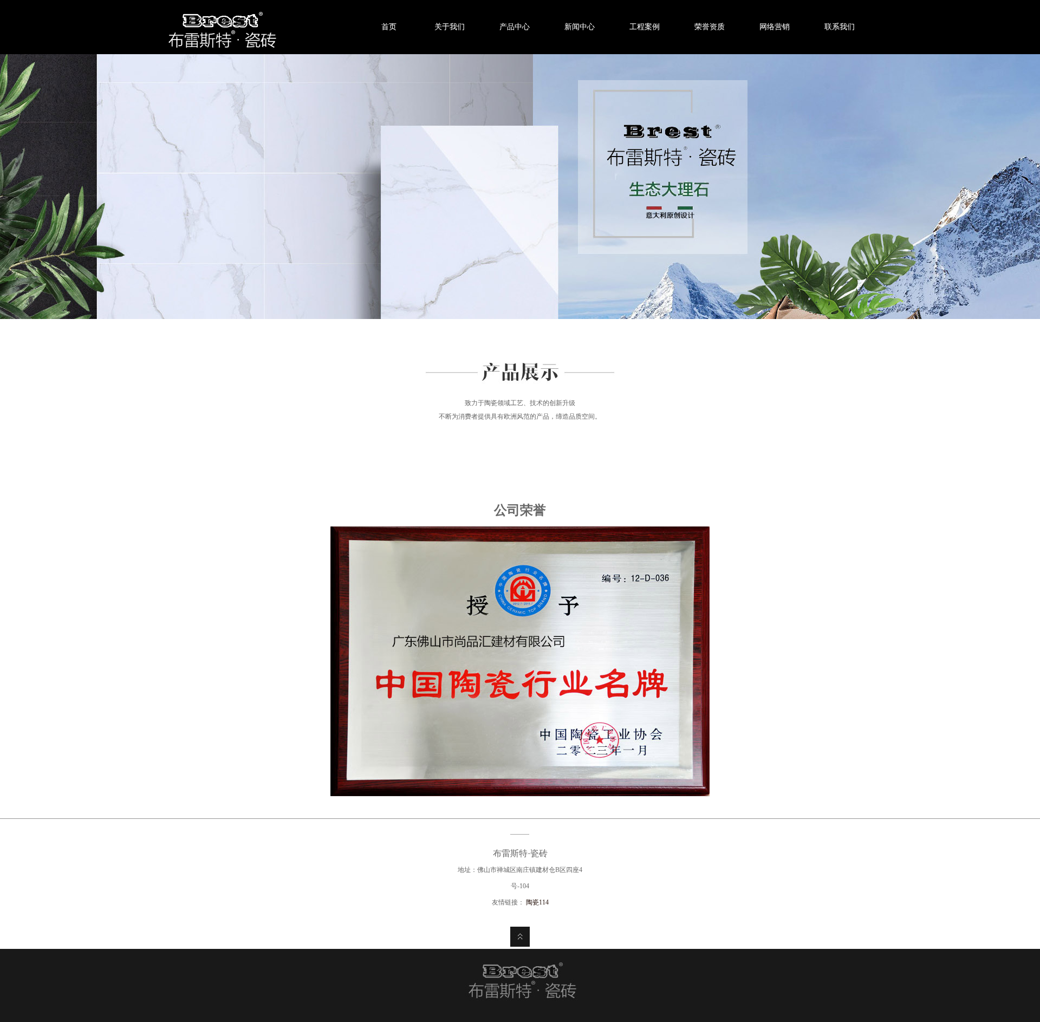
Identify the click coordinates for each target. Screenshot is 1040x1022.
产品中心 (514, 27)
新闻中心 (579, 27)
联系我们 (839, 27)
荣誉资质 (709, 27)
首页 (384, 27)
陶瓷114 (537, 902)
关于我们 (449, 27)
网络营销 (774, 27)
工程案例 (644, 27)
